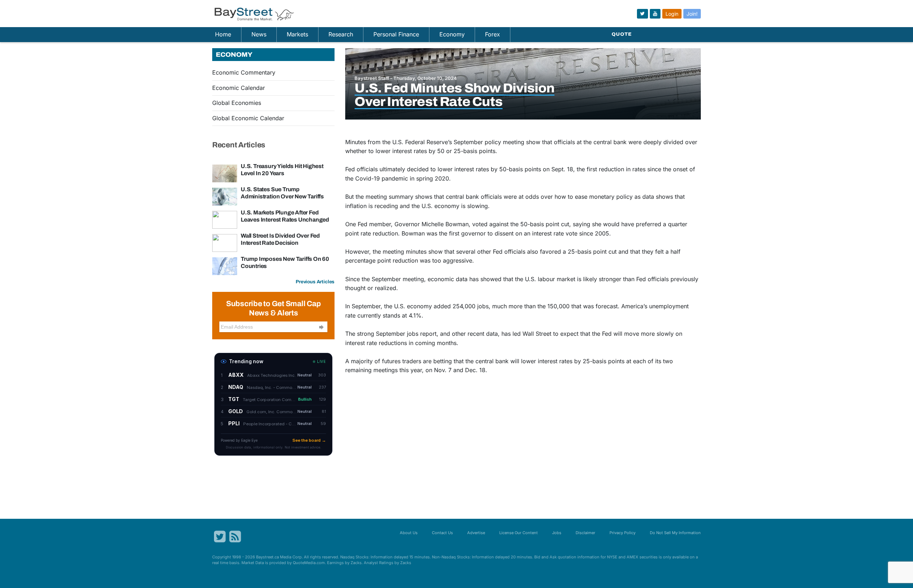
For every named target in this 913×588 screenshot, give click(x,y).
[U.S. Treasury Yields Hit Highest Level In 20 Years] (224, 172)
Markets (297, 34)
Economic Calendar (238, 87)
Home (223, 34)
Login (671, 14)
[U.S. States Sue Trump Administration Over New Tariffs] (224, 195)
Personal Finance (396, 34)
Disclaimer (585, 532)
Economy (452, 34)
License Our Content (518, 532)
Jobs (556, 532)
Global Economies (236, 102)
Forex (492, 34)
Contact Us (442, 532)
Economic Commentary (243, 72)
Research (340, 34)
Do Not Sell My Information (675, 532)
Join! (692, 14)
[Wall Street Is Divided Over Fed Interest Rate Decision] (224, 242)
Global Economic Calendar (248, 118)
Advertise (476, 532)
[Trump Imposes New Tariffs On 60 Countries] (224, 265)
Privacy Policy (622, 532)
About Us (409, 532)
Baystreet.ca (267, 556)
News (258, 34)
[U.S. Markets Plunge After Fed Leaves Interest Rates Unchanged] (224, 219)
